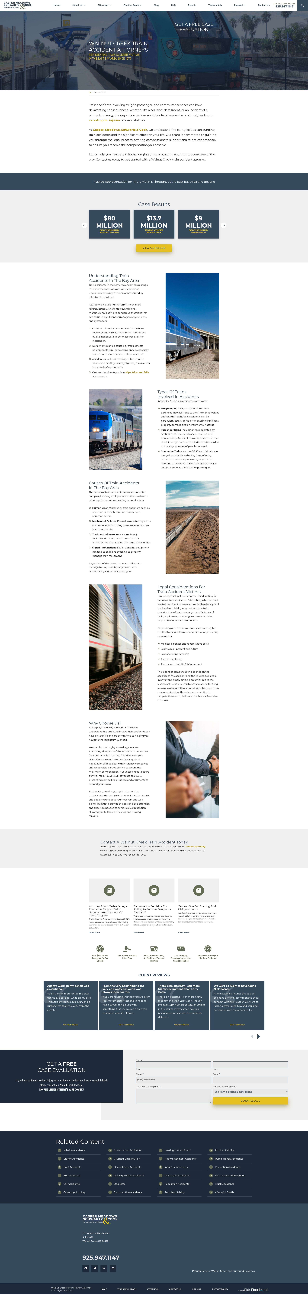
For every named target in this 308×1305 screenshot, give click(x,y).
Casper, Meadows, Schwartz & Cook (120, 129)
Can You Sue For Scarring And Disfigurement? (197, 908)
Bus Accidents (71, 1175)
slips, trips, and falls (137, 372)
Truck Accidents (224, 1183)
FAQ (173, 5)
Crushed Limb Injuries (127, 1158)
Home (57, 5)
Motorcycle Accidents (176, 1175)
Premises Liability (174, 1192)
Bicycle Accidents (73, 1158)
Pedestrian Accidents (176, 1183)
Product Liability (224, 1150)
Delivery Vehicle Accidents (129, 1175)
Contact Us (264, 5)
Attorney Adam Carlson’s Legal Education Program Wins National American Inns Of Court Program (108, 911)
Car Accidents (71, 1183)
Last (215, 1069)
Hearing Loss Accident (177, 1150)
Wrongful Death (224, 1192)
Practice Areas (131, 5)
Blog (156, 5)
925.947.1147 (284, 6)
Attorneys (103, 5)
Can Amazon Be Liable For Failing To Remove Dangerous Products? (152, 909)
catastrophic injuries (104, 120)
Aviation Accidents (74, 1150)
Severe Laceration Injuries (230, 1175)
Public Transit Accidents (229, 1158)
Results (192, 5)
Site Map (196, 1289)
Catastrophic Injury (74, 1192)
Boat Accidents (72, 1167)
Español (238, 5)
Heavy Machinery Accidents (180, 1158)
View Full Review (70, 1025)
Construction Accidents (127, 1150)
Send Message (250, 1100)
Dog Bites (119, 1183)
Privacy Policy (220, 1289)
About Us (77, 5)
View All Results (154, 247)
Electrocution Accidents (128, 1192)
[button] (84, 225)
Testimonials (215, 5)
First (138, 1069)
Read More (94, 932)
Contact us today (195, 846)
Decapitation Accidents (127, 1167)
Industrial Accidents (176, 1167)
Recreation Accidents (227, 1167)
